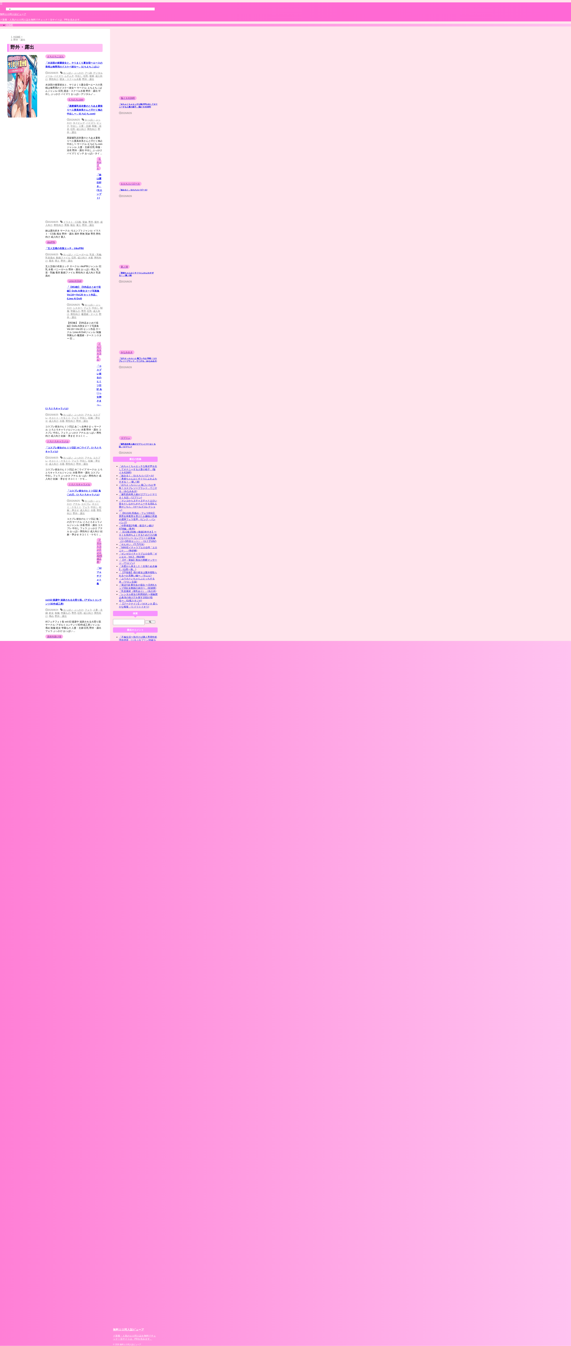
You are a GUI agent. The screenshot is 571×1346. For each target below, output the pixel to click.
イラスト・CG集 (72, 222)
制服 (57, 613)
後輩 (91, 76)
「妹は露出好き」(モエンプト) (99, 186)
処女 (51, 613)
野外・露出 (88, 79)
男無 (66, 225)
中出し (78, 76)
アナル (88, 415)
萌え (57, 261)
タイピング (79, 123)
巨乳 (85, 76)
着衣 (51, 261)
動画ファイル (63, 257)
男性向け (53, 79)
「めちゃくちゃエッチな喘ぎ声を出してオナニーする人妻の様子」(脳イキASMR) (138, 469)
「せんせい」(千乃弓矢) (131, 544)
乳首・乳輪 (95, 254)
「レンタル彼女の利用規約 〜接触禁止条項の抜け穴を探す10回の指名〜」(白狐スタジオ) (138, 597)
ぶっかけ (79, 73)
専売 (90, 222)
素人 (78, 225)
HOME (9, 25)
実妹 (84, 222)
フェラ (87, 308)
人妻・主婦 (85, 126)
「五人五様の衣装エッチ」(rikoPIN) (64, 248)
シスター (77, 308)
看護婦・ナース (89, 314)
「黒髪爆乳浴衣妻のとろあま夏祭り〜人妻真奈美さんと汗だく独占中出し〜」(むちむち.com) (85, 110)
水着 (90, 257)
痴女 (72, 225)
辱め (51, 616)
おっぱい (68, 73)
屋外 (96, 222)
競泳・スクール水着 (70, 79)
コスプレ (86, 504)
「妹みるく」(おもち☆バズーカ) (133, 190)
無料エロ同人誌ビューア (13, 14)
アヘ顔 (88, 73)
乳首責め (50, 257)
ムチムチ (69, 76)
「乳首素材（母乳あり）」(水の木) (137, 591)
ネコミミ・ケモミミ (59, 418)
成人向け (81, 129)
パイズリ (58, 76)
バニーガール (81, 254)
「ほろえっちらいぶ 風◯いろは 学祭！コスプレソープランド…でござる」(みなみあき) (138, 488)
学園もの (75, 311)
